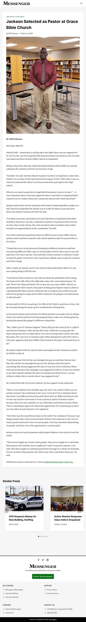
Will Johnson (13, 33)
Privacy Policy (52, 590)
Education (10, 16)
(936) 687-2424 (52, 613)
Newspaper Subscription (14, 590)
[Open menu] (81, 3)
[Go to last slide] (6, 510)
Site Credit (53, 619)
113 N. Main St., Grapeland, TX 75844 (59, 609)
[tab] (38, 536)
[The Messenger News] (17, 3)
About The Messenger (13, 609)
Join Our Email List (11, 597)
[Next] (79, 510)
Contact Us (9, 613)
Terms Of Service (53, 593)
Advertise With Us (11, 593)
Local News (19, 16)
